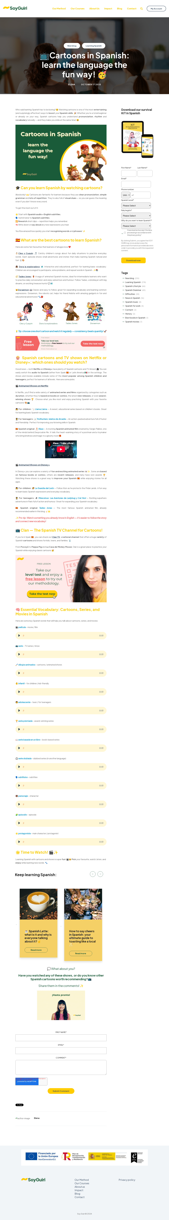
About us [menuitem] (94, 8)
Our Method (82, 1179)
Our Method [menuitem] (59, 8)
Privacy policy (127, 1179)
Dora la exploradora (29, 266)
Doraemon (23, 290)
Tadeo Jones (25, 276)
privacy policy (135, 235)
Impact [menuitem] (108, 8)
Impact (79, 1190)
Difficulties (130, 294)
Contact (79, 1197)
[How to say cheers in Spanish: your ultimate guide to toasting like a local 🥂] (83, 904)
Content (129, 309)
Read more (36, 950)
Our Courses (82, 1183)
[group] (61, 635)
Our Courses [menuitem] (77, 8)
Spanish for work (132, 306)
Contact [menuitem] (131, 8)
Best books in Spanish (135, 317)
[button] (19, 635)
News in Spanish (132, 298)
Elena (71, 84)
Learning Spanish (94, 46)
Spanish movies (132, 321)
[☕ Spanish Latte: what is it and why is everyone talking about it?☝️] (38, 904)
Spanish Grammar (133, 290)
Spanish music (131, 302)
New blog (71, 46)
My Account (156, 8)
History (128, 313)
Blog (77, 1193)
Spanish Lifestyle (133, 286)
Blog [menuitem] (119, 8)
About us (80, 1186)
